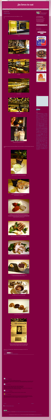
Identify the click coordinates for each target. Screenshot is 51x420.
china (41, 119)
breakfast (42, 117)
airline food (37, 114)
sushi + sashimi (42, 144)
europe (41, 124)
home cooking (44, 128)
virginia (45, 147)
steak (39, 143)
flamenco (45, 125)
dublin (38, 124)
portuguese (44, 139)
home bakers (41, 128)
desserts (40, 123)
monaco (39, 136)
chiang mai (37, 119)
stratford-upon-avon (43, 143)
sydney (45, 144)
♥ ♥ (37, 113)
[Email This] (7, 352)
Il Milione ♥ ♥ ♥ (7, 13)
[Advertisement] (18, 401)
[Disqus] (19, 366)
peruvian (43, 138)
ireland (41, 130)
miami (45, 134)
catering (39, 118)
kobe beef (43, 132)
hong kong (14, 9)
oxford (39, 137)
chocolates (37, 120)
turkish (42, 146)
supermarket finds (37, 144)
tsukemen (39, 146)
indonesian (37, 130)
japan (18, 9)
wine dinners (37, 148)
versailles (41, 147)
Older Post (32, 403)
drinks (37, 124)
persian (41, 138)
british (45, 117)
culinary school (45, 122)
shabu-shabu (41, 141)
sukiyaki (46, 143)
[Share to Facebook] (9, 352)
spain (46, 142)
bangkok (44, 115)
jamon (36, 131)
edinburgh (40, 124)
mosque (45, 136)
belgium (45, 116)
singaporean (37, 142)
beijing (42, 116)
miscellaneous (39, 135)
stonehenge (41, 143)
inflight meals (39, 130)
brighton (44, 117)
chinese (43, 119)
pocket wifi (42, 139)
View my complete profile (43, 14)
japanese (38, 131)
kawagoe (39, 132)
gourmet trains (37, 127)
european (43, 124)
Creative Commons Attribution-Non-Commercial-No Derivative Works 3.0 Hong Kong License (25, 411)
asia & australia (25, 9)
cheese (46, 118)
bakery (37, 115)
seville (38, 141)
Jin (41, 11)
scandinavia (42, 140)
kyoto (46, 132)
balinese (39, 115)
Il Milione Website (6, 350)
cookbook (40, 121)
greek (41, 127)
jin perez (10, 411)
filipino (40, 125)
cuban (43, 122)
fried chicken (42, 126)
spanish (37, 143)
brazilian (39, 117)
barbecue (39, 116)
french (40, 126)
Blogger (41, 414)
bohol (46, 116)
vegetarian (39, 147)
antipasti (46, 114)
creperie (39, 122)
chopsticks (40, 120)
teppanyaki (37, 145)
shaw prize (46, 141)
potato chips (46, 139)
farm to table (45, 124)
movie (46, 136)
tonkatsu (46, 145)
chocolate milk (46, 119)
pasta (46, 137)
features (38, 125)
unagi (45, 146)
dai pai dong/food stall (41, 123)
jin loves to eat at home (36, 9)
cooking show (46, 121)
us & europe (30, 9)
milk (36, 135)
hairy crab (44, 127)
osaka (38, 137)
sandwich (40, 140)
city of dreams (43, 120)
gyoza (42, 127)
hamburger (46, 127)
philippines (10, 9)
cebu (42, 118)
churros (41, 120)
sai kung (38, 140)
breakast (40, 117)
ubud (44, 146)
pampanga (42, 137)
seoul (36, 141)
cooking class (43, 121)
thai (39, 145)
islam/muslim (43, 130)
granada (40, 127)
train (36, 146)
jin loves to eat (25, 4)
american (42, 114)
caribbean (37, 118)
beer (40, 116)
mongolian (41, 136)
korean (45, 132)
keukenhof (40, 132)
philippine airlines (45, 138)
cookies (41, 121)
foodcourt (46, 125)
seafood (46, 140)
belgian (43, 116)
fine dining (42, 125)
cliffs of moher (46, 120)
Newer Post (5, 403)
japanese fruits (41, 131)
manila (42, 133)
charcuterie (45, 118)
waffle (46, 147)
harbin (38, 128)
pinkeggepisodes (37, 139)
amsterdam (45, 114)
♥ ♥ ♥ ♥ (42, 113)
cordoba (37, 122)
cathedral (41, 118)
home (3, 9)
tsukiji (41, 146)
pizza (39, 139)
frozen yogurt (45, 126)
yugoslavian (38, 149)
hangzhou (37, 128)
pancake (43, 137)
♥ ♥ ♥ (39, 113)
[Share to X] (8, 352)
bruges (46, 117)
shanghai (44, 141)
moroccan (43, 136)
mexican (43, 134)
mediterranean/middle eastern (39, 134)
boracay (37, 117)
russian (36, 140)
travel (37, 146)
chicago (40, 119)
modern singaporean (43, 135)
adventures (46, 113)
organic (37, 137)
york (36, 149)
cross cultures (41, 122)
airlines (39, 114)
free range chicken (37, 126)
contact (41, 9)
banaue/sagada (42, 115)
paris (45, 137)
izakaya (46, 130)
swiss (44, 144)
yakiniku (43, 148)
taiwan (21, 9)
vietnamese (43, 147)
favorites (7, 9)
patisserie (37, 138)
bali (38, 115)
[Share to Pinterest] (10, 352)
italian (45, 130)
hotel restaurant (44, 129)
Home (18, 403)
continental (37, 121)
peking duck (39, 138)
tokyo (44, 145)
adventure (44, 113)
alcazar (40, 114)
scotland (45, 140)
